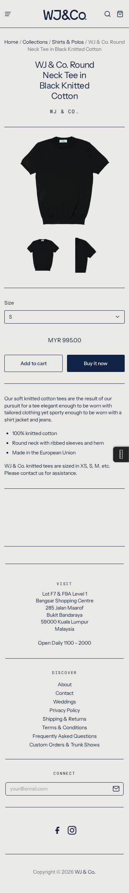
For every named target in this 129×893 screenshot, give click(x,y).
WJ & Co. (64, 111)
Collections (35, 42)
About (65, 684)
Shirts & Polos (68, 42)
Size (9, 303)
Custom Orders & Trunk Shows (64, 744)
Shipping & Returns (64, 719)
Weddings (64, 701)
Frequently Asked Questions (65, 736)
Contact (64, 693)
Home (11, 42)
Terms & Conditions (64, 727)
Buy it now (96, 363)
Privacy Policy (64, 710)
